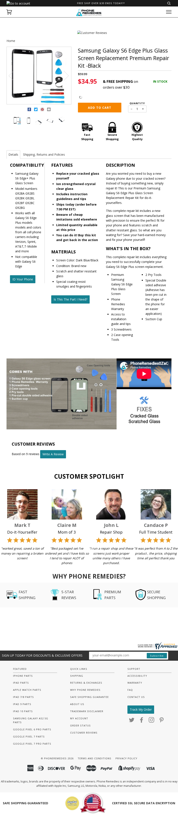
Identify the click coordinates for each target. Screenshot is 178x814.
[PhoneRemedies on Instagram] (152, 721)
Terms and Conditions (94, 758)
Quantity (137, 103)
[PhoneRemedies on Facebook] (142, 721)
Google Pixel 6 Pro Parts (32, 729)
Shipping (76, 675)
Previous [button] (14, 75)
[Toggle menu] (168, 12)
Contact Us (136, 697)
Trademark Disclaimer (86, 711)
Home (11, 41)
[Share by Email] (49, 110)
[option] (39, 76)
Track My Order (141, 709)
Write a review (53, 454)
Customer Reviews (83, 732)
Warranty (134, 682)
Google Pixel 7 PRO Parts (32, 743)
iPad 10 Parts (23, 711)
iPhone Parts (23, 675)
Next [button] (63, 75)
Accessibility (137, 675)
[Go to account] (18, 3)
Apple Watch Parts (27, 689)
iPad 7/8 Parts (23, 697)
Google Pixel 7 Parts (29, 736)
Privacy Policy (126, 758)
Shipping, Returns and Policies (44, 154)
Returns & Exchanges (86, 682)
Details (13, 154)
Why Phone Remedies (85, 689)
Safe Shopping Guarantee (89, 697)
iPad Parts (21, 682)
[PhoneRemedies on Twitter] (132, 721)
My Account (79, 718)
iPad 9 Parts (22, 704)
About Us (77, 704)
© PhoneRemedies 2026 (57, 758)
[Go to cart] (9, 12)
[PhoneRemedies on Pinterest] (162, 721)
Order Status (80, 725)
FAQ (130, 689)
